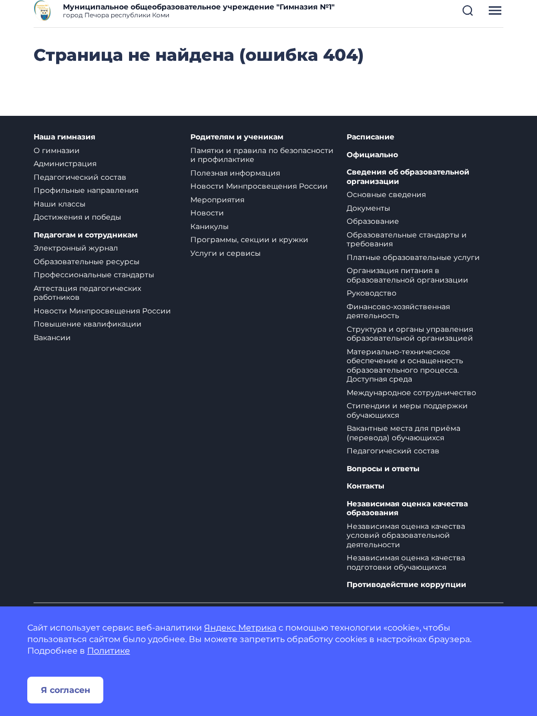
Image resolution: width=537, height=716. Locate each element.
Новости (207, 213)
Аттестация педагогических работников (87, 293)
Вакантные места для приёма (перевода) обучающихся (403, 433)
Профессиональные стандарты (94, 274)
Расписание (370, 137)
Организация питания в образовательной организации (407, 275)
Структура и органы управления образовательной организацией (410, 333)
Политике (108, 651)
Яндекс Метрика (240, 628)
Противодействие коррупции (406, 584)
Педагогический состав (80, 177)
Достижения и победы (77, 217)
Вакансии (52, 337)
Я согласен (65, 690)
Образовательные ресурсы (86, 261)
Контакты (365, 486)
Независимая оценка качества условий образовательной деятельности (406, 535)
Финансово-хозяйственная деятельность (398, 311)
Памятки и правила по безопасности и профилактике (262, 155)
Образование (373, 221)
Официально (372, 154)
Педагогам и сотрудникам (85, 235)
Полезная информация (235, 173)
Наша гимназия (64, 137)
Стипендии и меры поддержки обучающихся (407, 410)
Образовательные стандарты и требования (407, 239)
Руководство (371, 293)
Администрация (65, 163)
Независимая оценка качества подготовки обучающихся (406, 562)
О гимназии (57, 150)
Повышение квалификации (88, 324)
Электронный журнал (76, 248)
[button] (467, 10)
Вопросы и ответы (383, 468)
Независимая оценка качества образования (407, 509)
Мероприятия (217, 199)
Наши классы (59, 204)
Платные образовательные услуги (413, 257)
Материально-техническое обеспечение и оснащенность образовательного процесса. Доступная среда (405, 365)
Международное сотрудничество (411, 392)
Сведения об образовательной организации (408, 177)
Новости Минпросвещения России (102, 311)
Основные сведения (386, 194)
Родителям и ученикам (236, 137)
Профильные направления (86, 190)
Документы (368, 208)
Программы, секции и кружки (249, 239)
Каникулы (209, 226)
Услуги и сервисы (225, 253)
